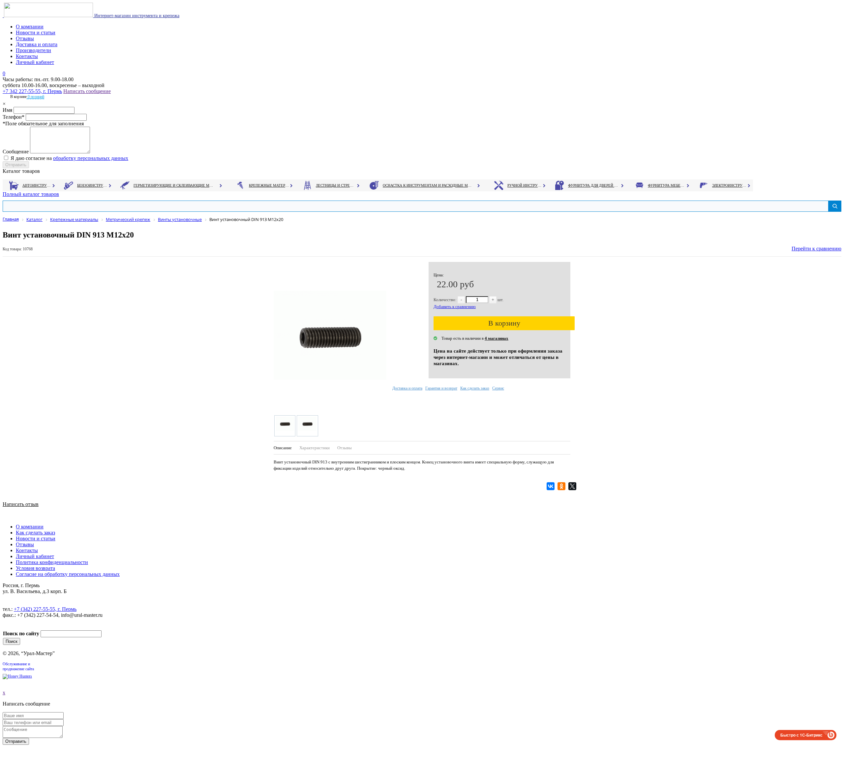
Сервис (498, 388)
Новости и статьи (35, 32)
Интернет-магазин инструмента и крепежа (136, 15)
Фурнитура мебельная (667, 185)
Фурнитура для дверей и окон (593, 185)
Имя (7, 110)
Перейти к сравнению (816, 248)
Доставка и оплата (36, 44)
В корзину (504, 323)
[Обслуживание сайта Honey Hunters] (17, 676)
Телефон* (13, 117)
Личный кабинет (35, 62)
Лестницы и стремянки (336, 185)
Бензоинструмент (92, 185)
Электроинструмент (729, 185)
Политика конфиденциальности (52, 562)
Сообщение (16, 151)
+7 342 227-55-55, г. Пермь (32, 91)
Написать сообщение (87, 91)
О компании (30, 26)
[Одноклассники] (562, 486)
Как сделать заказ (474, 388)
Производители (33, 50)
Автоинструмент (37, 185)
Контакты (27, 56)
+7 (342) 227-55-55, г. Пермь (45, 609)
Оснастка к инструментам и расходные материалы (427, 185)
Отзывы (25, 38)
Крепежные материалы (269, 185)
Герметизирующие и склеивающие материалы (174, 185)
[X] (573, 486)
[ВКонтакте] (551, 486)
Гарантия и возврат (441, 388)
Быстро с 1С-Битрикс (801, 735)
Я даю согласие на (69, 158)
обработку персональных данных (90, 158)
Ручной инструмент (524, 185)
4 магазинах (496, 338)
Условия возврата (35, 568)
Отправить (15, 741)
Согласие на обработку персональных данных (68, 574)
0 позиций (35, 96)
